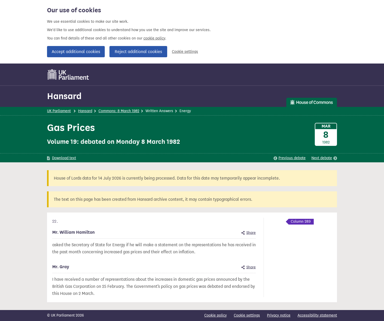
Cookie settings (185, 51)
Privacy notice (278, 315)
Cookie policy (215, 315)
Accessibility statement (317, 315)
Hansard (64, 96)
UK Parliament (59, 111)
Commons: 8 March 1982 (118, 111)
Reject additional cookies (138, 51)
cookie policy (154, 38)
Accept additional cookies (76, 51)
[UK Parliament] (68, 74)
